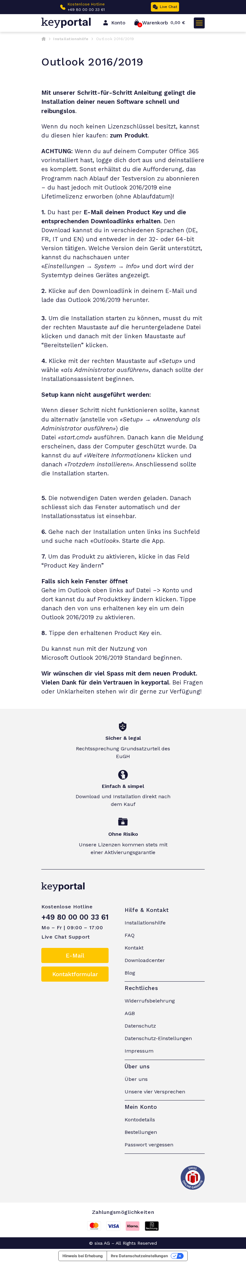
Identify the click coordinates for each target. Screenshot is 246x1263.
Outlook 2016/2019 (94, 300)
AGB (130, 1013)
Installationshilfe (71, 39)
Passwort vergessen (149, 1145)
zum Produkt (129, 135)
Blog (130, 973)
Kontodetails (140, 1120)
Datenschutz (140, 1026)
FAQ (130, 935)
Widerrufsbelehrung (150, 1001)
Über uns (136, 1079)
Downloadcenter (145, 960)
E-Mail (75, 955)
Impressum (139, 1051)
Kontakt (134, 948)
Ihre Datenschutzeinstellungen (139, 1255)
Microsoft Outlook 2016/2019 (82, 657)
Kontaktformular (75, 974)
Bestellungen (141, 1132)
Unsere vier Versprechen (155, 1092)
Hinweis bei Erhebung (82, 1255)
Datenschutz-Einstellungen (158, 1038)
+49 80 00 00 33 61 (86, 9)
